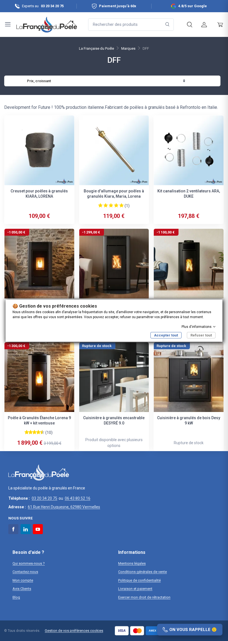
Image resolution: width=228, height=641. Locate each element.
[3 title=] (111, 205)
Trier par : (16, 81)
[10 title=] (43, 432)
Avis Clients (22, 589)
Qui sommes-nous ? (29, 563)
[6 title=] (35, 432)
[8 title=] (39, 432)
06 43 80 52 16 (77, 498)
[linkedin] (26, 529)
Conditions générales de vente (142, 572)
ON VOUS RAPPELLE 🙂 (193, 629)
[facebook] (13, 529)
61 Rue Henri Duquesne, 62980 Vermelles (64, 507)
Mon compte (23, 580)
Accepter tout (166, 335)
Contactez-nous (25, 572)
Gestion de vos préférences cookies (74, 631)
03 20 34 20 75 (44, 498)
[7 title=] (37, 432)
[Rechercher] (167, 24)
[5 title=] (121, 205)
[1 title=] (100, 205)
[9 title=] (41, 432)
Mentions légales (132, 563)
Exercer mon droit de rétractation (144, 597)
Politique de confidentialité (139, 580)
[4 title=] (116, 205)
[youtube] (38, 529)
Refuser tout (201, 335)
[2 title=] (105, 205)
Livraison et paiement (135, 589)
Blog (16, 597)
